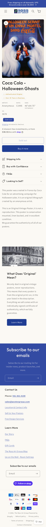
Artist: (5, 103)
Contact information (24, 525)
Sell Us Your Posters (14, 413)
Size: (27, 103)
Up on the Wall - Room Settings (19, 457)
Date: (18, 103)
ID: (3, 111)
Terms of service (17, 521)
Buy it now (23, 148)
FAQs (7, 439)
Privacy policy (34, 516)
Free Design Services (14, 418)
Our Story (9, 434)
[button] (6, 11)
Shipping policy (31, 521)
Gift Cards (9, 445)
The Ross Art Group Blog (16, 451)
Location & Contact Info (16, 407)
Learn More (16, 322)
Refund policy (21, 516)
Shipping (5, 124)
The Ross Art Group (21, 513)
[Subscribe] (38, 378)
